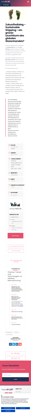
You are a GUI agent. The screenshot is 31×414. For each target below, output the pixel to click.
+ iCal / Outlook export (16, 250)
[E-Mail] (20, 344)
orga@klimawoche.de (17, 222)
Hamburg (16, 332)
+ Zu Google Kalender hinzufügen (16, 246)
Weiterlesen (14, 175)
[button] (28, 1)
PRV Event (17, 353)
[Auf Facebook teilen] (10, 344)
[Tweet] (13, 344)
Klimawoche (9, 334)
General (15, 195)
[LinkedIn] (17, 344)
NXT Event (14, 358)
